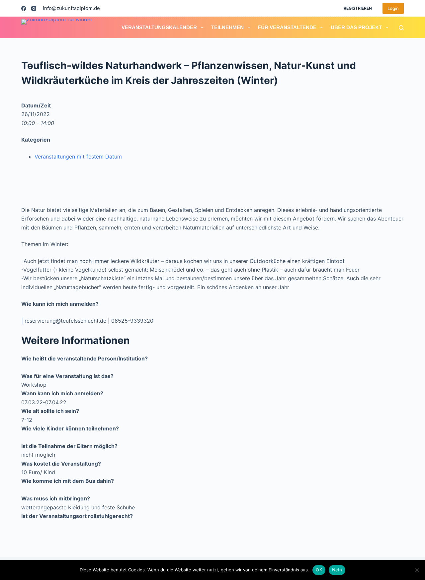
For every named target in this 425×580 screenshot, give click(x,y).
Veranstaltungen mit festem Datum (78, 156)
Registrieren (358, 8)
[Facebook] (23, 8)
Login (393, 8)
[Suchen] (401, 27)
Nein (337, 569)
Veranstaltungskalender (159, 27)
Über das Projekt (356, 27)
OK (319, 569)
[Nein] (416, 570)
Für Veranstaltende (287, 27)
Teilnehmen (227, 27)
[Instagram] (33, 8)
